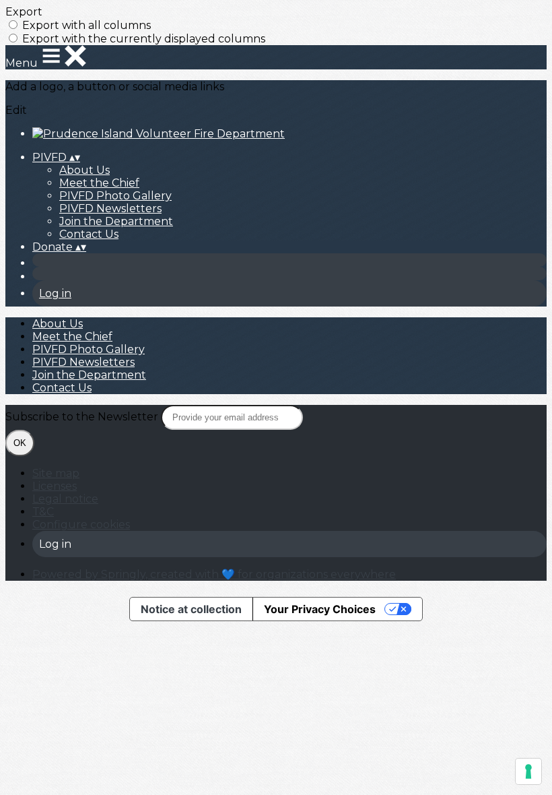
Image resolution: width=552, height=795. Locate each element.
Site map (55, 473)
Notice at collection (191, 609)
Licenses (54, 486)
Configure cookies (81, 524)
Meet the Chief (99, 183)
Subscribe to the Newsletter (83, 416)
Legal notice (65, 498)
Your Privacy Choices (320, 609)
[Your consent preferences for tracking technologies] (528, 771)
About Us (84, 170)
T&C (43, 511)
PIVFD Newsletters (110, 208)
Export (23, 11)
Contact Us (88, 234)
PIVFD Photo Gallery (115, 195)
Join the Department (116, 221)
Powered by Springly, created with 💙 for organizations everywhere (214, 574)
